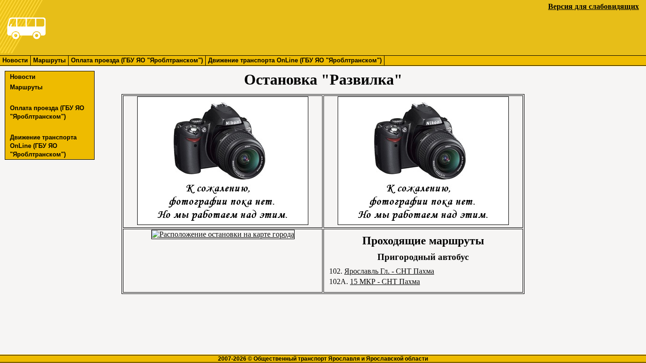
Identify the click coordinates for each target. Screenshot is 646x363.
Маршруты (49, 60)
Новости (15, 60)
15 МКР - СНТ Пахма (385, 281)
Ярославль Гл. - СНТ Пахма (389, 271)
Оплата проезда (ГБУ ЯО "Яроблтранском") (137, 60)
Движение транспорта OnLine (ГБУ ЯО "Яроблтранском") (295, 60)
